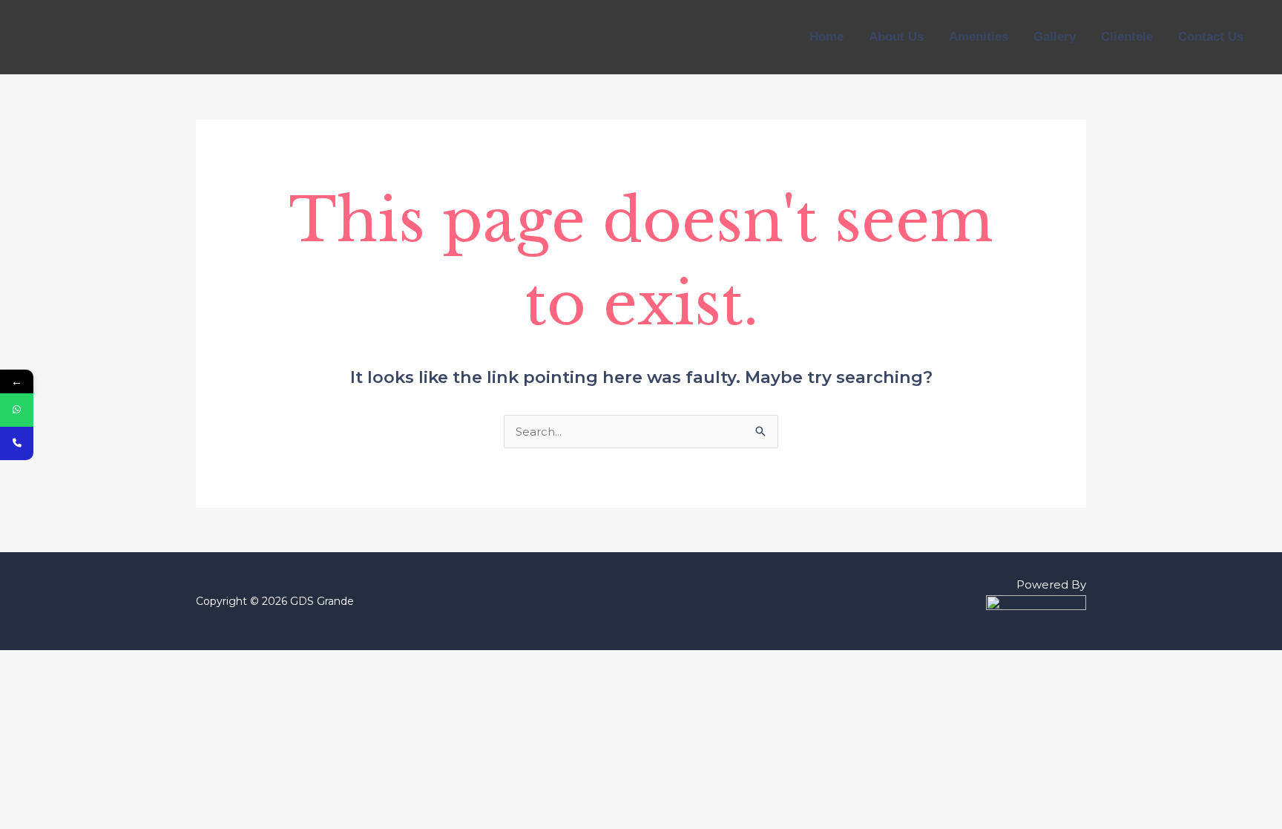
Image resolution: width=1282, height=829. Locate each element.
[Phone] (16, 443)
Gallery (1054, 37)
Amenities (978, 37)
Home (826, 37)
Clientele (1127, 37)
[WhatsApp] (16, 410)
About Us (896, 37)
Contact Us (1210, 37)
